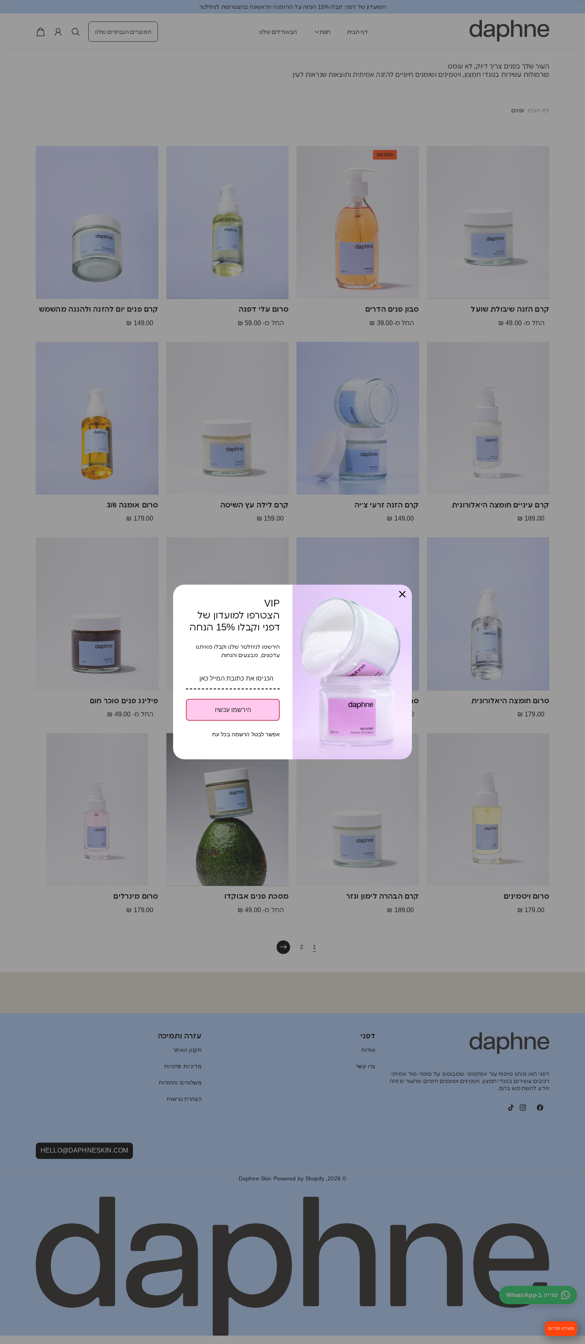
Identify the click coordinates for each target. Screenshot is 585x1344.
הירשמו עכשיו (233, 709)
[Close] (402, 594)
